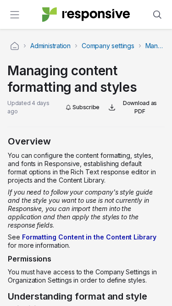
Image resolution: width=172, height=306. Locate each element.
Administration (50, 46)
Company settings (108, 46)
